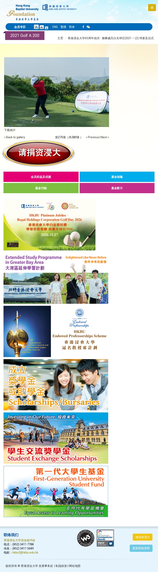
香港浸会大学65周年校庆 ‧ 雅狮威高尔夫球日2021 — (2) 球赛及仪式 (111, 38)
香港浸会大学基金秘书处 (19, 540)
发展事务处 (46, 565)
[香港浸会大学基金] (23, 10)
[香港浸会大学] (59, 7)
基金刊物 (41, 188)
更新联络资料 (141, 548)
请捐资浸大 (142, 537)
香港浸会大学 (29, 565)
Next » (105, 137)
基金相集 (117, 176)
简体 (72, 27)
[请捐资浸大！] (79, 153)
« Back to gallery (14, 137)
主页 (60, 38)
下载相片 (10, 130)
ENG (55, 27)
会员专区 (20, 27)
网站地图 (74, 565)
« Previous (92, 137)
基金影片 (117, 188)
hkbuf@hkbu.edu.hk (25, 552)
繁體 (63, 27)
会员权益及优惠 (41, 176)
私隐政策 (61, 565)
